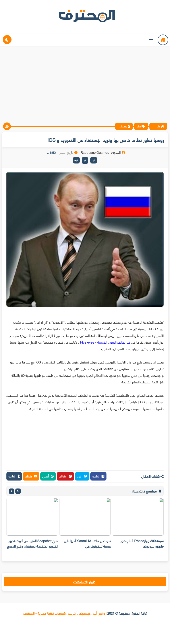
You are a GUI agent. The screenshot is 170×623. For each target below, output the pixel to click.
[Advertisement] (85, 81)
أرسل (45, 476)
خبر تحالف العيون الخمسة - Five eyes (105, 342)
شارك (96, 476)
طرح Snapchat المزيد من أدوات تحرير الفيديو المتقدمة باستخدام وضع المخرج (32, 543)
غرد (79, 476)
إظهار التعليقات (85, 581)
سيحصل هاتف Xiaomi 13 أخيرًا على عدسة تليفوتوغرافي (87, 543)
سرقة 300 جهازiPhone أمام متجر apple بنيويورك (142, 543)
